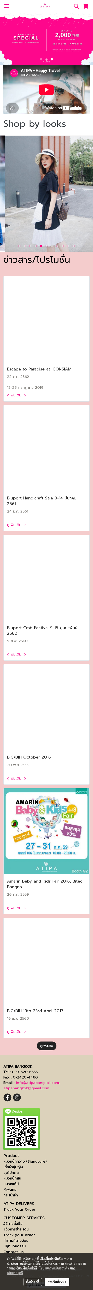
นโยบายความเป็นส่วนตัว (53, 1268)
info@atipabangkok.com (37, 1082)
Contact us (13, 1252)
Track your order (19, 1235)
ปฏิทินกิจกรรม (14, 1246)
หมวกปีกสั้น (12, 1178)
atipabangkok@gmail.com (26, 1088)
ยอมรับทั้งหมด (57, 1282)
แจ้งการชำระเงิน (16, 1229)
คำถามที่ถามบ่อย (15, 1240)
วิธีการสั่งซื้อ (13, 1223)
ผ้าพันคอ (9, 1189)
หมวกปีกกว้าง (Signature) (25, 1161)
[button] (74, 6)
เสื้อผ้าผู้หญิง (13, 1167)
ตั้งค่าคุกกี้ (32, 1282)
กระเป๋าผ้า (10, 1195)
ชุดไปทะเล (11, 1172)
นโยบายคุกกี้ (15, 1273)
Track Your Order (19, 1209)
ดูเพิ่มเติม (15, 395)
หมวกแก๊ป (11, 1184)
